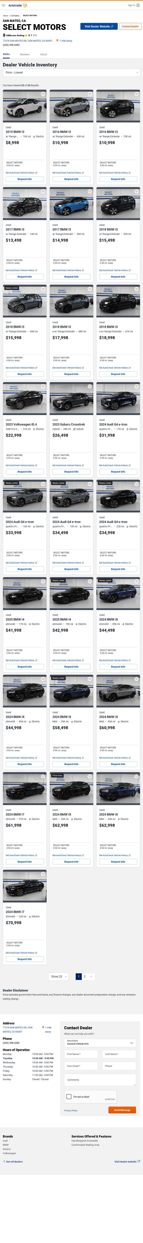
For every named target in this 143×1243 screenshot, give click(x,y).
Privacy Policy (70, 1110)
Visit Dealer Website (97, 26)
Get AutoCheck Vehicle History (20, 173)
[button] (134, 5)
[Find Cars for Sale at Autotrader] (18, 5)
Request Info (25, 179)
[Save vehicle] (43, 94)
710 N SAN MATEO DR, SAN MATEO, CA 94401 (27, 40)
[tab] (7, 54)
